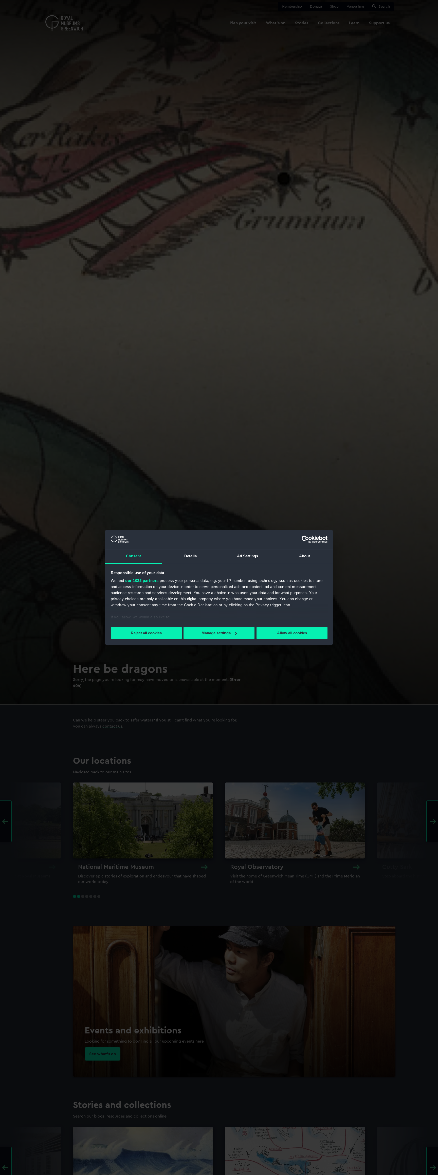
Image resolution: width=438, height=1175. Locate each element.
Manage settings (216, 633)
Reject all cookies (146, 633)
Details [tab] (190, 556)
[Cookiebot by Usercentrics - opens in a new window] (305, 539)
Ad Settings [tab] (247, 556)
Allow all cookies (292, 633)
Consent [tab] (133, 556)
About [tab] (304, 556)
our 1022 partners (142, 581)
